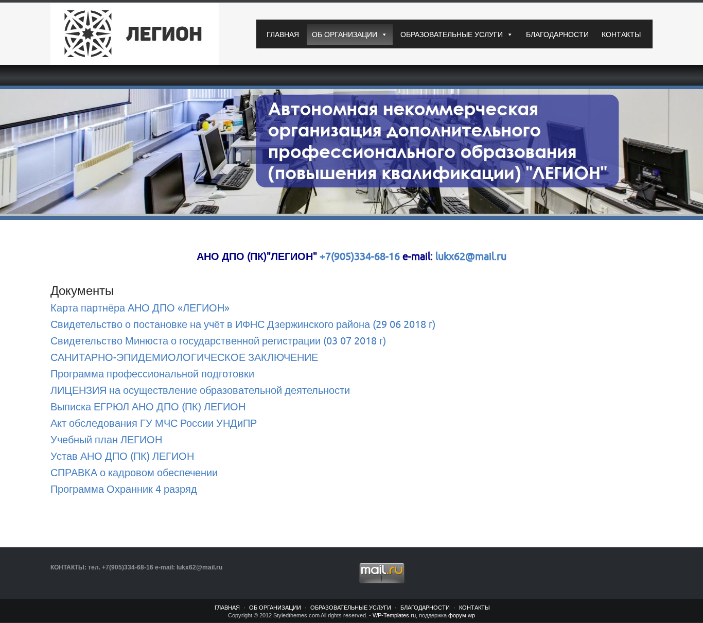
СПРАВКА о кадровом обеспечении (134, 472)
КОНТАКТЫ (621, 34)
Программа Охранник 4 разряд (123, 489)
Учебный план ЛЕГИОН (106, 440)
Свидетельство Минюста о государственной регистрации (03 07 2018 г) (218, 341)
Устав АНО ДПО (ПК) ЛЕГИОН (122, 456)
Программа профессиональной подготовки (152, 374)
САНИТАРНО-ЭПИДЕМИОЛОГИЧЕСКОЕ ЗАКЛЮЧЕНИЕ (184, 357)
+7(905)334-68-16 (359, 256)
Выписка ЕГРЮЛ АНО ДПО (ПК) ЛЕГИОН (147, 407)
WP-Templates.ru (394, 615)
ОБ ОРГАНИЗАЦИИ (344, 34)
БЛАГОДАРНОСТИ (557, 34)
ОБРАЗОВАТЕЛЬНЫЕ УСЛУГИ (451, 34)
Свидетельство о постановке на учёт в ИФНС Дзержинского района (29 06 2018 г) (242, 324)
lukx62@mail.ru (469, 256)
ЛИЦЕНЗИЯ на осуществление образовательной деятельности (200, 390)
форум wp (461, 615)
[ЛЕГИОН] (145, 34)
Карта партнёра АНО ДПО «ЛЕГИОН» (140, 308)
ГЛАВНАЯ (283, 34)
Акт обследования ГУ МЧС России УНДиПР (153, 423)
